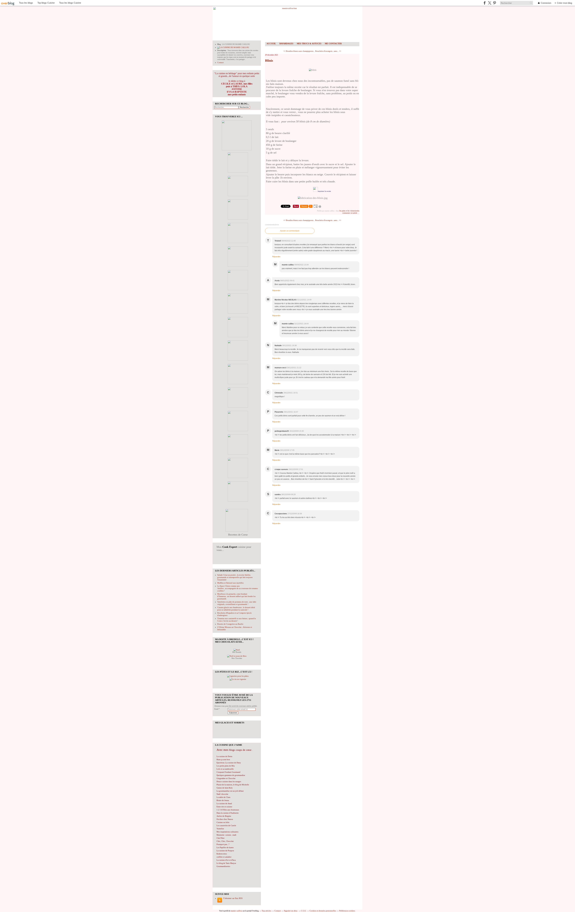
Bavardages (286, 43)
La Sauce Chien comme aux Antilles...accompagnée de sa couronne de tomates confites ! (237, 588)
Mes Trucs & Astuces (309, 43)
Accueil (271, 43)
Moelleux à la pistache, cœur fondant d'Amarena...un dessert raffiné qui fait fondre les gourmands (236, 596)
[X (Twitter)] (489, 3)
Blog (219, 44)
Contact (220, 62)
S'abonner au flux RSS (233, 898)
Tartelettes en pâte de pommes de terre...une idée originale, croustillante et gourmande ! (236, 603)
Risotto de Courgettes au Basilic (230, 624)
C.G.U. (303, 911)
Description (222, 50)
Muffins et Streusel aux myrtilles (230, 583)
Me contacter (333, 43)
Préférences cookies (347, 911)
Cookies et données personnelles (323, 911)
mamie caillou (236, 911)
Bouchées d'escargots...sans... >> (328, 51)
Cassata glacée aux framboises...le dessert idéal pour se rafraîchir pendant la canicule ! (236, 608)
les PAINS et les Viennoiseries (349, 211)
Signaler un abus (291, 911)
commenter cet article (350, 213)
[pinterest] (494, 3)
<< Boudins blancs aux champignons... (299, 51)
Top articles (266, 911)
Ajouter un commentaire (289, 231)
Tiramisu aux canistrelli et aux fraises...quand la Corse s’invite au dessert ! (236, 619)
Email (216, 709)
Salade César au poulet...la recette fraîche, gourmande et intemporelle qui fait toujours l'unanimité (235, 577)
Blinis (269, 60)
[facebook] (485, 3)
